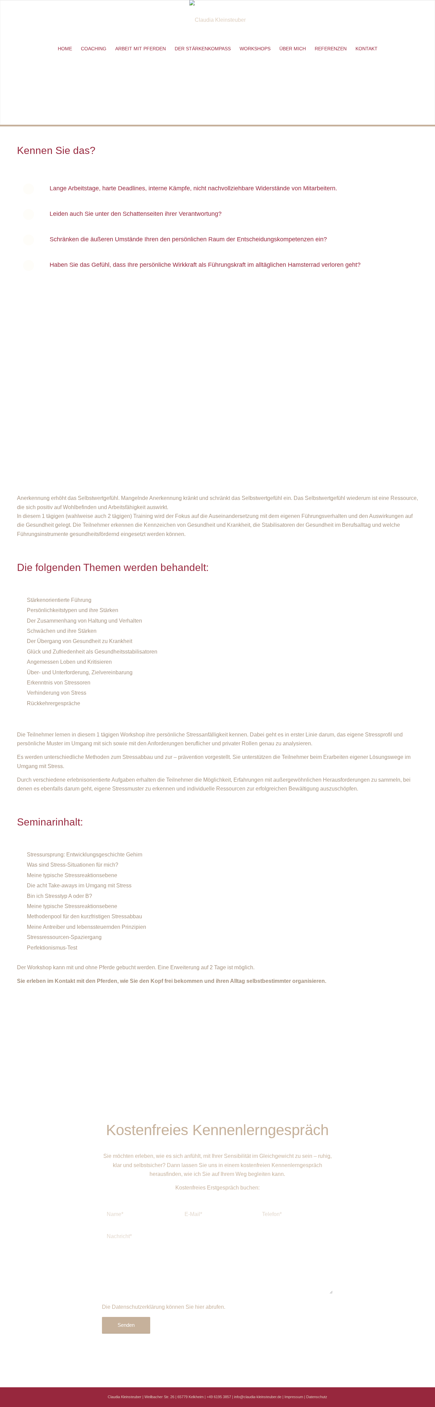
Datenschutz (316, 1397)
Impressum (293, 1397)
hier (199, 1307)
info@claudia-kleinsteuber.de (257, 1397)
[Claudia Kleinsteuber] (217, 20)
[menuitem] (64, 48)
